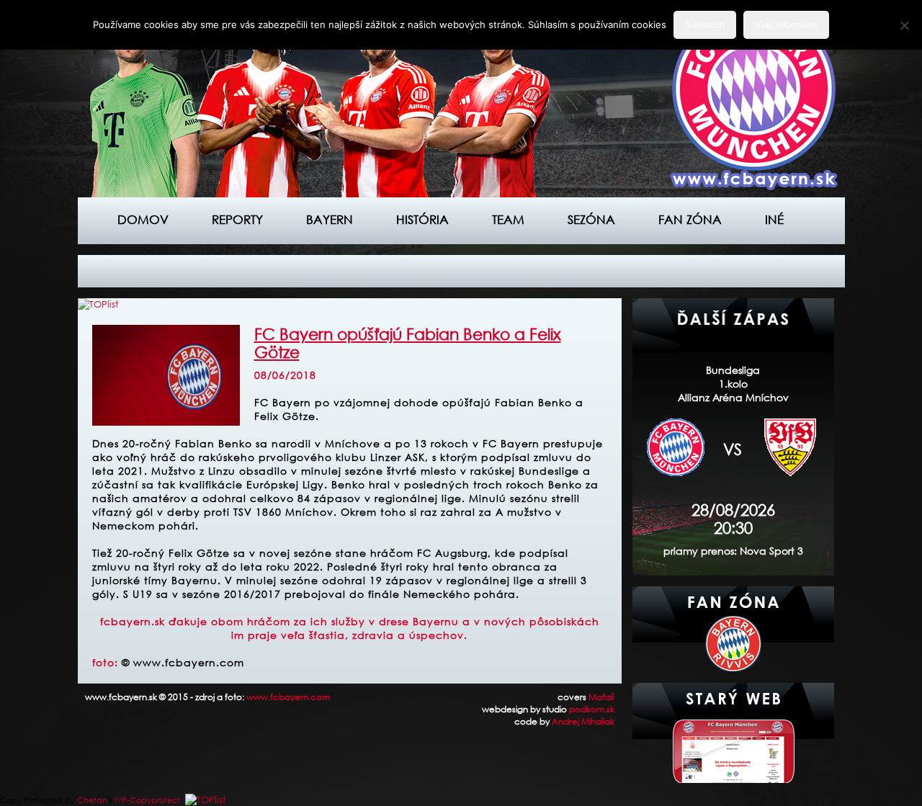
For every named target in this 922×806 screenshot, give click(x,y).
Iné (774, 219)
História (422, 219)
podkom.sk (591, 709)
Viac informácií (786, 24)
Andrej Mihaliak (583, 721)
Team (508, 219)
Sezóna (591, 219)
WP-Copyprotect (147, 800)
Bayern (329, 219)
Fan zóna (690, 219)
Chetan (92, 800)
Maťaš (601, 697)
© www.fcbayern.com (183, 662)
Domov (143, 219)
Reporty (237, 219)
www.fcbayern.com (288, 697)
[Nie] (904, 25)
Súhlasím (705, 24)
